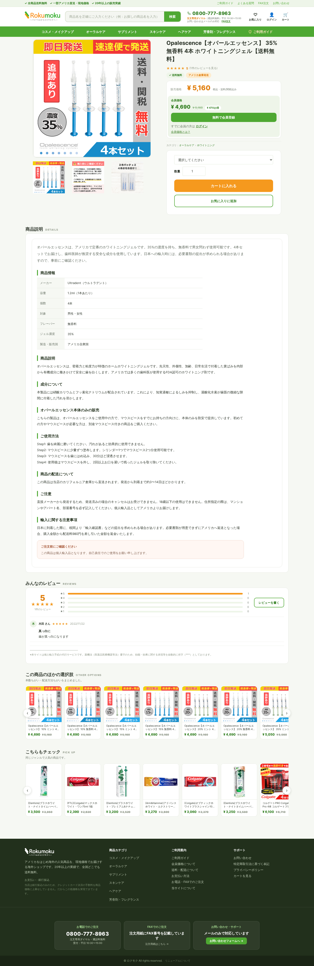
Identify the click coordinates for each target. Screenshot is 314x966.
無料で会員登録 (223, 117)
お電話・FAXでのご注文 (187, 882)
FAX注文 (263, 3)
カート (285, 16)
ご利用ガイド (225, 3)
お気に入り (255, 16)
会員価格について (183, 864)
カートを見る (242, 876)
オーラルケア (96, 32)
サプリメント (127, 32)
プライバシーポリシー (248, 870)
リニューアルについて (177, 960)
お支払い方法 (180, 876)
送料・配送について (184, 870)
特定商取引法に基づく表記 (251, 864)
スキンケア (158, 32)
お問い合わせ (281, 3)
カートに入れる (224, 185)
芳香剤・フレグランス (219, 32)
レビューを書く (269, 602)
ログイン (272, 16)
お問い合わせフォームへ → (226, 941)
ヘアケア (184, 32)
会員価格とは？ (180, 131)
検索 (172, 16)
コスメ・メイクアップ (58, 32)
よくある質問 (245, 3)
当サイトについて (183, 888)
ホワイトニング (206, 145)
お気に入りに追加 (224, 201)
